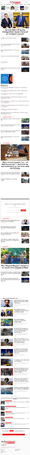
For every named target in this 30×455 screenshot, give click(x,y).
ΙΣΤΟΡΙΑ (11, 406)
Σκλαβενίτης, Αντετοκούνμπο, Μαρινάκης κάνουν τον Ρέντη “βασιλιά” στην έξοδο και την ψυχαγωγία (26, 8)
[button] (1, 2)
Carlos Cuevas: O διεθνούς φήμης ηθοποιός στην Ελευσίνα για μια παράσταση (14, 87)
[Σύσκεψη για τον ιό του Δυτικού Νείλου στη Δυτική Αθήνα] (25, 58)
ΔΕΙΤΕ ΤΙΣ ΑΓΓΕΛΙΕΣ (13, 434)
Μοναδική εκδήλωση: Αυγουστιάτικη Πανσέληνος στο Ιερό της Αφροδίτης (10, 68)
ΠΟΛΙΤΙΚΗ (5, 91)
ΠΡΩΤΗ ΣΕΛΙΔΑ (14, 406)
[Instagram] (4, 445)
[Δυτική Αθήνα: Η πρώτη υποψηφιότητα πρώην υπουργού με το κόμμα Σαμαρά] (15, 20)
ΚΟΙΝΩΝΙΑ (5, 110)
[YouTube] (3, 445)
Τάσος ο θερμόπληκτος (4, 62)
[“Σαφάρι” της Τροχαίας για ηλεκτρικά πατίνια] (25, 180)
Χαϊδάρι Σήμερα (17, 35)
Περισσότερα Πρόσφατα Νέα (10, 298)
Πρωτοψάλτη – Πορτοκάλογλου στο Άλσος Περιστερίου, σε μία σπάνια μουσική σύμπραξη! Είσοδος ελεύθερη (14, 113)
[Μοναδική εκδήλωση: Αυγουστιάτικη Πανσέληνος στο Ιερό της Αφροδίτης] (25, 70)
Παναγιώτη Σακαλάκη (12, 447)
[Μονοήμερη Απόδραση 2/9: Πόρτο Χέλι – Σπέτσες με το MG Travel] (25, 52)
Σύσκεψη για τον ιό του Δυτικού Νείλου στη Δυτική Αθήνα (10, 56)
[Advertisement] (15, 191)
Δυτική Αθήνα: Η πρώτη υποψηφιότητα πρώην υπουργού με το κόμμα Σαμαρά (15, 31)
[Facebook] (1, 445)
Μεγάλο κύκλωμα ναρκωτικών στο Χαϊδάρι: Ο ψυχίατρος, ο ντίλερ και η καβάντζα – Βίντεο (10, 45)
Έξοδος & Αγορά (7, 117)
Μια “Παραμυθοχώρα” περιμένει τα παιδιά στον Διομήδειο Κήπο (7, 7)
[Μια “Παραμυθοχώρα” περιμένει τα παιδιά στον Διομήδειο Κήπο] (3, 8)
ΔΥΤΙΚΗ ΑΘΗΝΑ (7, 406)
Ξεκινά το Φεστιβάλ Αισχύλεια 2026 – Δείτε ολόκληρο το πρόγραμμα (10, 233)
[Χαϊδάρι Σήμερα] (15, 2)
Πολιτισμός (6, 218)
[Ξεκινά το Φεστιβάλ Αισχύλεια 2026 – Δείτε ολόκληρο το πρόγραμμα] (25, 234)
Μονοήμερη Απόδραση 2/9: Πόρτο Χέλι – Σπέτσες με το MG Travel (10, 51)
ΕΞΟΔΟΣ (5, 94)
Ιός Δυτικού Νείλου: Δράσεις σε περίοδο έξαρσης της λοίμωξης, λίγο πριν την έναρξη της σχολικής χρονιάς (14, 97)
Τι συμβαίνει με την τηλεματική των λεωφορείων (9, 38)
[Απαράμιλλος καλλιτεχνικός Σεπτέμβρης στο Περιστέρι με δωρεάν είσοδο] (3, 425)
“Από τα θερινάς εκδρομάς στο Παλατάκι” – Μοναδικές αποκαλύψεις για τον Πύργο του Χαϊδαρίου (10, 240)
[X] (2, 445)
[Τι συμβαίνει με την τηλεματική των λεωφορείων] (25, 40)
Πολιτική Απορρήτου (19, 212)
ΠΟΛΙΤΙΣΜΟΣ (5, 88)
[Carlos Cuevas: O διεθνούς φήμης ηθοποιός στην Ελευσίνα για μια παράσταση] (25, 222)
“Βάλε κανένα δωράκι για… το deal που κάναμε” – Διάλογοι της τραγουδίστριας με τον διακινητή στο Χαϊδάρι (17, 8)
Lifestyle (5, 246)
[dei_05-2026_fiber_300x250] (6, 78)
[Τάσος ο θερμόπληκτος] (25, 64)
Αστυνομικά (6, 143)
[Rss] (5, 445)
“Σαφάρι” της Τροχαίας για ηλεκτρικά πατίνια (9, 179)
